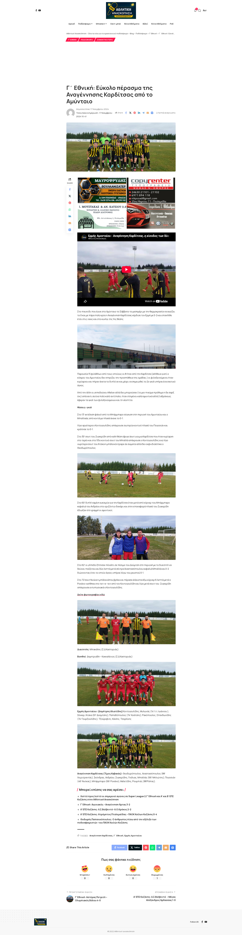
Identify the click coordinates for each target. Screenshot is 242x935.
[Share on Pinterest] (135, 113)
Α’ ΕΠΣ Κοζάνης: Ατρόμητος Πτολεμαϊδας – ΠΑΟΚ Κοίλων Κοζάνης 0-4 (118, 814)
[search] (199, 10)
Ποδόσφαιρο (87, 40)
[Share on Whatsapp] (69, 209)
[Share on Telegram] (143, 113)
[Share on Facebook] (126, 113)
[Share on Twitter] (130, 113)
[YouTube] (40, 10)
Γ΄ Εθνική (118, 835)
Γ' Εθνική (72, 40)
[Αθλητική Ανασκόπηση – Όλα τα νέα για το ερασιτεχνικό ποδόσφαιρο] (40, 921)
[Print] (152, 113)
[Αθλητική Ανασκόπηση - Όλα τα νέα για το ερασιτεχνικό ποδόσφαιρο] (121, 10)
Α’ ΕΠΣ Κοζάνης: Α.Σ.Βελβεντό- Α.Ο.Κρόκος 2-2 (105, 809)
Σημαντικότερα (105, 40)
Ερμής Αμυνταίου (133, 835)
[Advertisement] (121, 62)
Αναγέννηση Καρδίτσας (101, 835)
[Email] (148, 113)
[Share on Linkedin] (139, 113)
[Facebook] (36, 10)
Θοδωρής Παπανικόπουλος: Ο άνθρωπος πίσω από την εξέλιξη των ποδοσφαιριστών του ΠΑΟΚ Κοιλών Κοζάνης (116, 821)
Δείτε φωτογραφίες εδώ (91, 594)
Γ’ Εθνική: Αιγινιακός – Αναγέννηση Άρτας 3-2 (105, 804)
